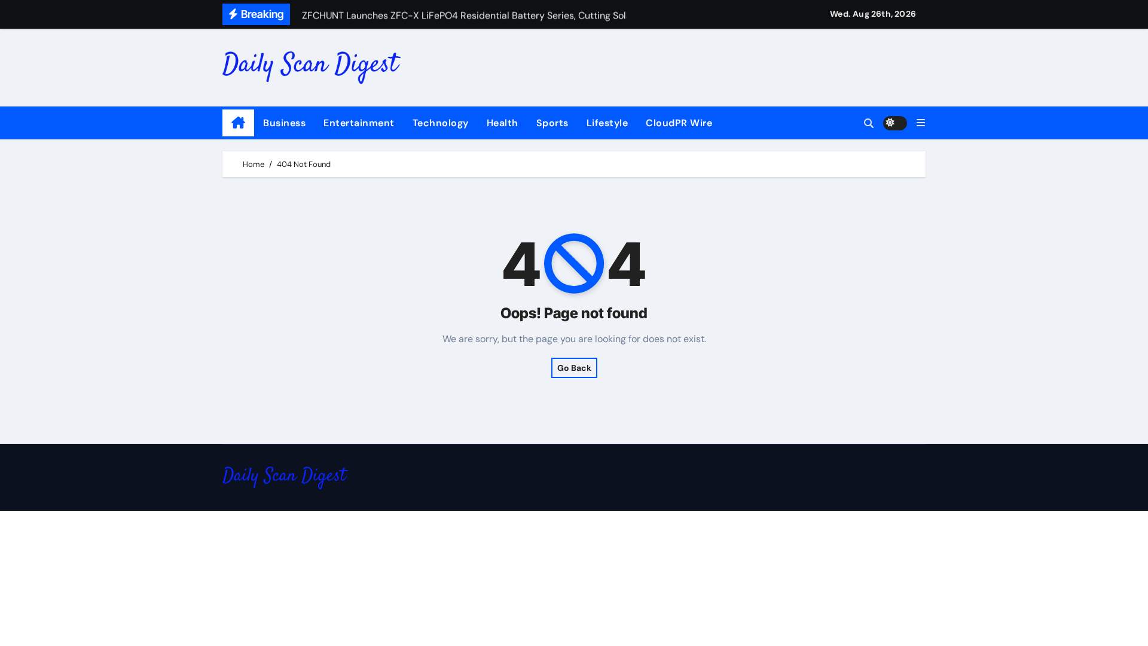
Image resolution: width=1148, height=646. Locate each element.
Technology (441, 123)
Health (502, 123)
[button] (921, 123)
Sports (552, 123)
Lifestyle (607, 123)
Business (284, 123)
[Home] (238, 123)
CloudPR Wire (679, 123)
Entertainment (359, 123)
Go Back (574, 367)
